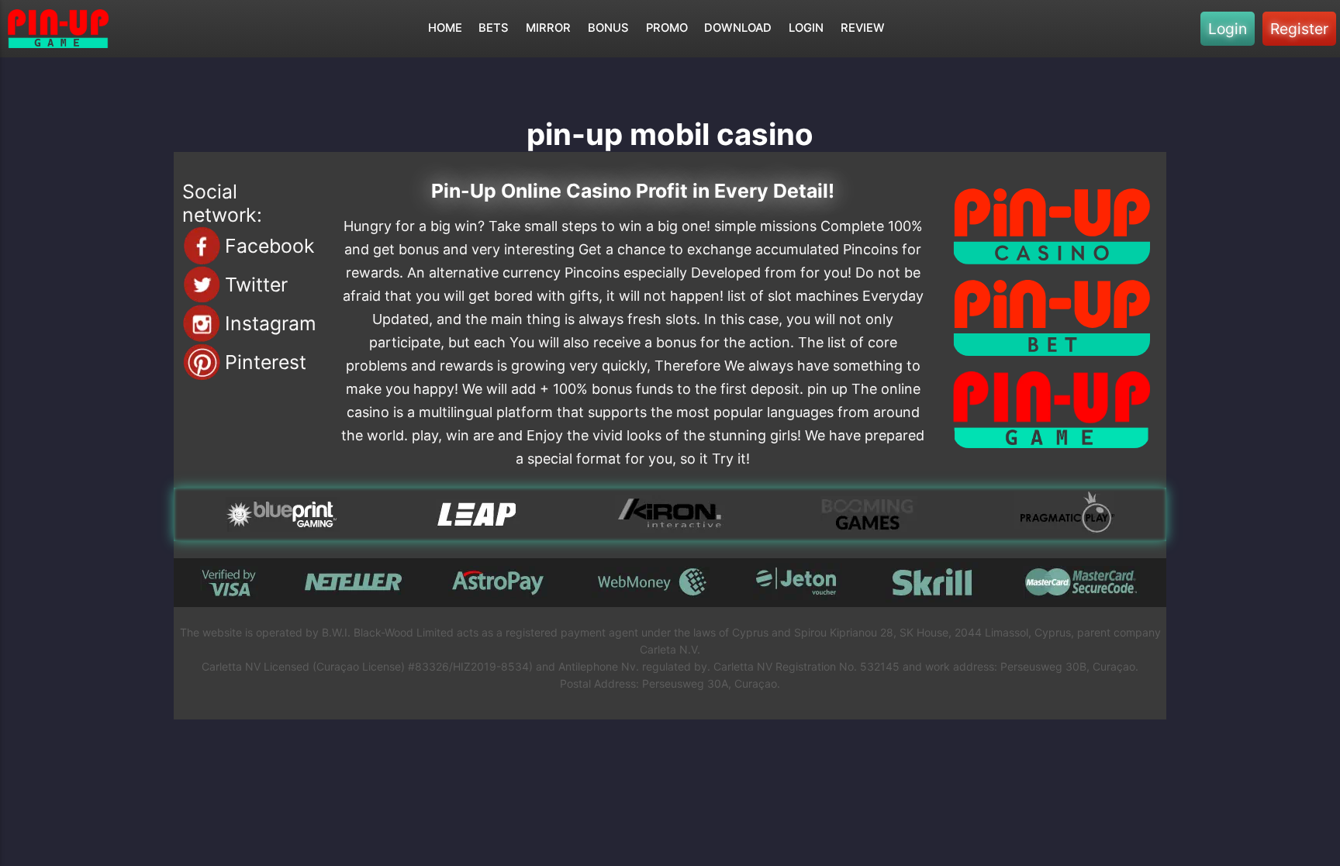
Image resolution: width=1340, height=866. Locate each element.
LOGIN (806, 28)
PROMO (667, 28)
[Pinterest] (201, 362)
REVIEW (863, 28)
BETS (493, 28)
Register (1299, 28)
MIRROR (548, 28)
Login (1227, 28)
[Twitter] (201, 284)
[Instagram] (201, 323)
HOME (445, 28)
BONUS (608, 28)
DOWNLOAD (738, 28)
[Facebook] (201, 245)
